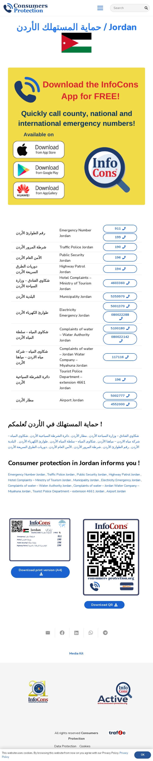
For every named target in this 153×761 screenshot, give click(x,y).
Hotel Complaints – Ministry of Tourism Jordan (39, 480)
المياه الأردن (58, 441)
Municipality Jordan (86, 480)
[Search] (146, 8)
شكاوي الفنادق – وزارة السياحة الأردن (114, 436)
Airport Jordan (116, 491)
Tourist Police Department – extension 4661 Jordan (68, 491)
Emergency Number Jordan (26, 474)
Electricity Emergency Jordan (120, 480)
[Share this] (62, 633)
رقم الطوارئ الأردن (116, 447)
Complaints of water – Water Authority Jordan (39, 486)
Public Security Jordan (91, 474)
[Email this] (48, 633)
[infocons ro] (38, 672)
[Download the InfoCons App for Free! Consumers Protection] (76, 136)
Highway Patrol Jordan (124, 474)
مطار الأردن (79, 436)
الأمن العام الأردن (61, 447)
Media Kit (76, 653)
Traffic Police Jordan (60, 474)
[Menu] (100, 8)
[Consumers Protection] (25, 8)
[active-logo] (115, 678)
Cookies (84, 746)
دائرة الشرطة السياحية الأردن (49, 436)
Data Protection (65, 746)
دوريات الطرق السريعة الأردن (28, 447)
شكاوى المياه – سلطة (81, 441)
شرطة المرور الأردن (88, 447)
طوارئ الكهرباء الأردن (34, 441)
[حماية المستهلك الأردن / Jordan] (40, 520)
